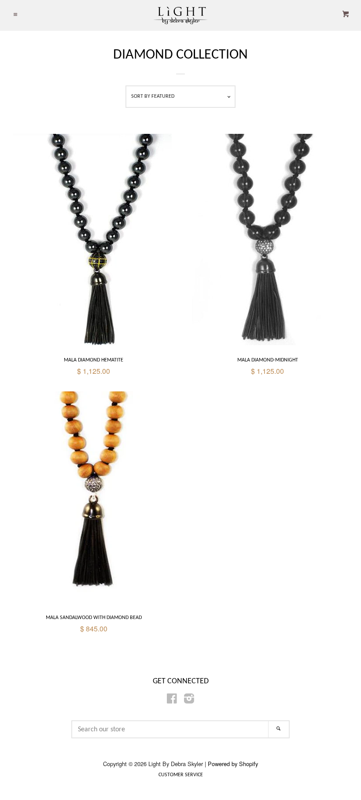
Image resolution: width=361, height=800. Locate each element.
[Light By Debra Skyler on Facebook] (171, 700)
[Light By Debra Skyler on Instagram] (189, 700)
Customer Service (180, 775)
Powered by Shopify (233, 763)
